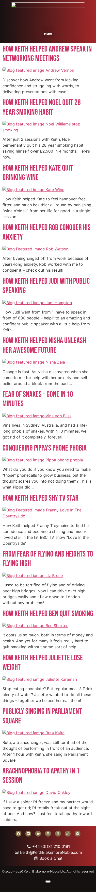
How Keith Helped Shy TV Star (40, 498)
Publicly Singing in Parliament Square (42, 716)
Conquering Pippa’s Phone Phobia (44, 448)
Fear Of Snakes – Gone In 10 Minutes (37, 399)
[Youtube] (38, 834)
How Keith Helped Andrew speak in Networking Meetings (47, 53)
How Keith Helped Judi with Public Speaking (46, 286)
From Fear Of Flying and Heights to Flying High (47, 558)
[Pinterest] (77, 834)
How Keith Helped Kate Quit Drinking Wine (37, 172)
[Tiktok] (68, 834)
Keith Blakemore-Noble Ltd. (45, 871)
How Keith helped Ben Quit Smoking (47, 614)
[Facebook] (18, 834)
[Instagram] (48, 834)
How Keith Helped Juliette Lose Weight (42, 662)
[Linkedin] (28, 834)
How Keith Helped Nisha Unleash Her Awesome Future (44, 345)
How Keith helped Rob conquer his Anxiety (46, 232)
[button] (48, 32)
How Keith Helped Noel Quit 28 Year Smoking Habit (41, 107)
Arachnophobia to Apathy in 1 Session (41, 775)
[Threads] (58, 834)
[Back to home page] (48, 11)
